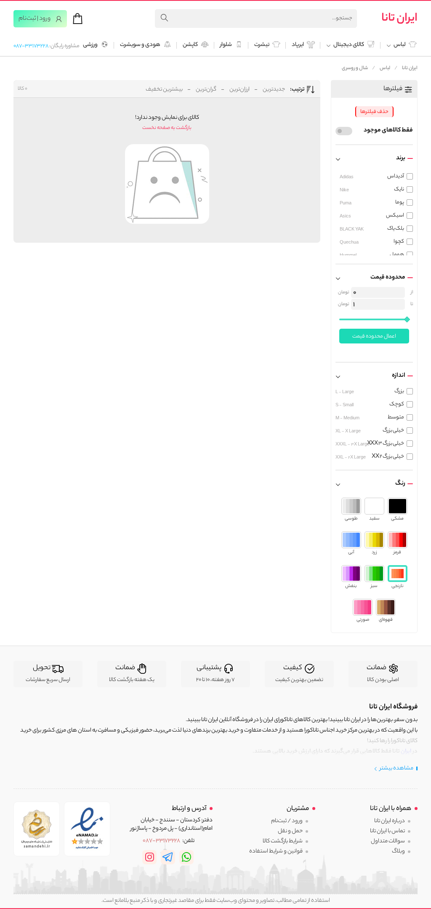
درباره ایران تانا (389, 821)
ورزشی (90, 45)
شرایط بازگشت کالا (283, 841)
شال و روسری (355, 68)
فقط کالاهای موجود (388, 131)
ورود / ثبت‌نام (287, 821)
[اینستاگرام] (149, 857)
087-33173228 (30, 46)
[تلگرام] (168, 857)
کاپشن (190, 45)
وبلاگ (398, 851)
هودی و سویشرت (140, 45)
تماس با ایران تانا (387, 831)
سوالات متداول (388, 841)
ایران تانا (399, 18)
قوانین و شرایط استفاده (276, 851)
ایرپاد (298, 45)
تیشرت (261, 45)
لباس (385, 68)
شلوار (226, 45)
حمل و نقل (290, 831)
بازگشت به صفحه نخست (167, 128)
